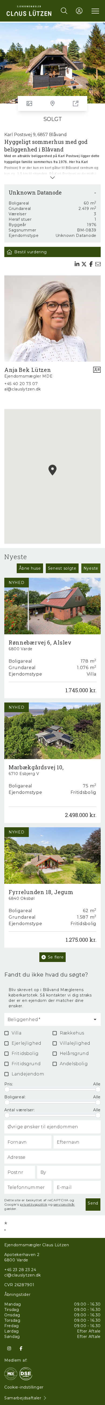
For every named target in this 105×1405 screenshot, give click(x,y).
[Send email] (98, 264)
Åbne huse (30, 568)
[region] (52, 476)
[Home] (28, 11)
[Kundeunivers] (79, 10)
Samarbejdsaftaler (22, 1398)
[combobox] (48, 1022)
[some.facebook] (21, 1348)
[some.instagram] (9, 1348)
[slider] (7, 1089)
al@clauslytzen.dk (22, 389)
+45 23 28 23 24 (20, 1269)
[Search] (64, 10)
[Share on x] (84, 264)
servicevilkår (64, 1204)
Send (93, 1203)
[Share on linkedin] (77, 264)
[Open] (95, 1019)
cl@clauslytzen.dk (22, 1275)
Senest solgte (62, 568)
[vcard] (97, 372)
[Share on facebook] (91, 264)
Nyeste (90, 568)
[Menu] (94, 10)
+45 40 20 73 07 (21, 383)
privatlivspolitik (33, 1204)
